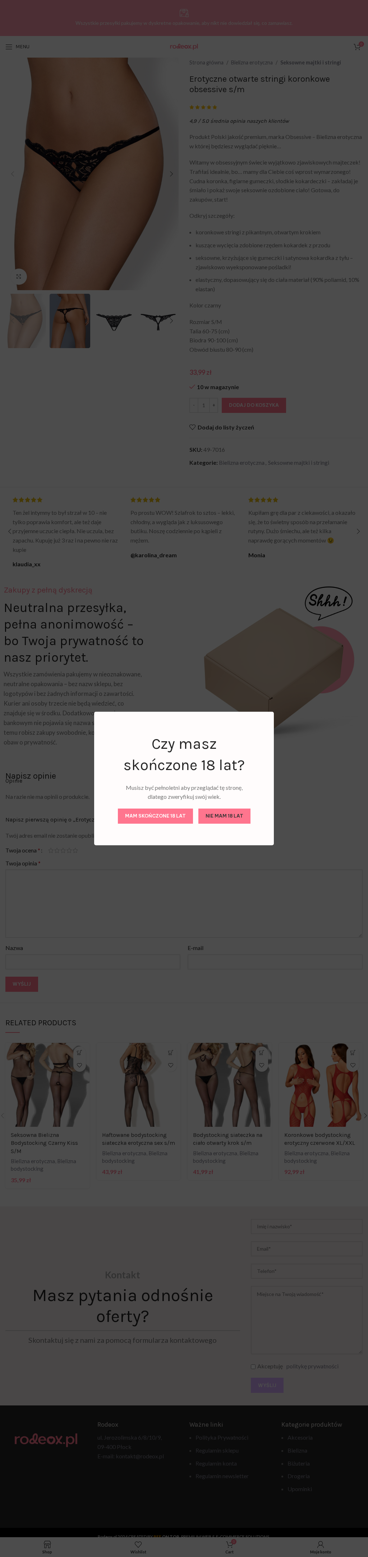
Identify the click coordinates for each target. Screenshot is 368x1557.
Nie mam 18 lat (224, 816)
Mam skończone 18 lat (155, 816)
